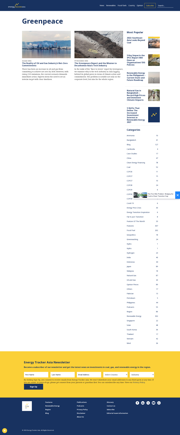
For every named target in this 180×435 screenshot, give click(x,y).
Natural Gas (131, 275)
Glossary (110, 402)
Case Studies (132, 153)
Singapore (131, 320)
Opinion (140, 5)
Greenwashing (132, 239)
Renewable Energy (134, 316)
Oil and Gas (131, 280)
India (129, 257)
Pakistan (130, 293)
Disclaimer (81, 413)
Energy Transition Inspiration (138, 212)
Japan (129, 266)
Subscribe (150, 5)
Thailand (130, 334)
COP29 (129, 190)
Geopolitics (131, 235)
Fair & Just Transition (135, 217)
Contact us (111, 406)
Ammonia (130, 135)
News (102, 5)
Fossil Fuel (131, 230)
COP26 (129, 171)
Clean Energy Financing (136, 162)
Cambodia (131, 149)
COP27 (129, 176)
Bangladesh (131, 140)
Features (130, 226)
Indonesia (131, 262)
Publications (82, 402)
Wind (129, 343)
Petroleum (131, 298)
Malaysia (130, 271)
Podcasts (130, 307)
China (129, 158)
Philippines (131, 302)
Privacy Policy (82, 410)
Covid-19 (130, 203)
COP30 (129, 194)
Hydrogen (130, 253)
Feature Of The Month (136, 221)
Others (129, 289)
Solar (129, 325)
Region (129, 311)
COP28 (129, 185)
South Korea (132, 329)
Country (131, 5)
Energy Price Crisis (134, 208)
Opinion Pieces (132, 284)
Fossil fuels (122, 5)
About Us (80, 417)
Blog (128, 144)
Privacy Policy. (139, 382)
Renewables (111, 5)
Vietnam (130, 339)
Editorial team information (117, 413)
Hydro (129, 244)
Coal (128, 167)
